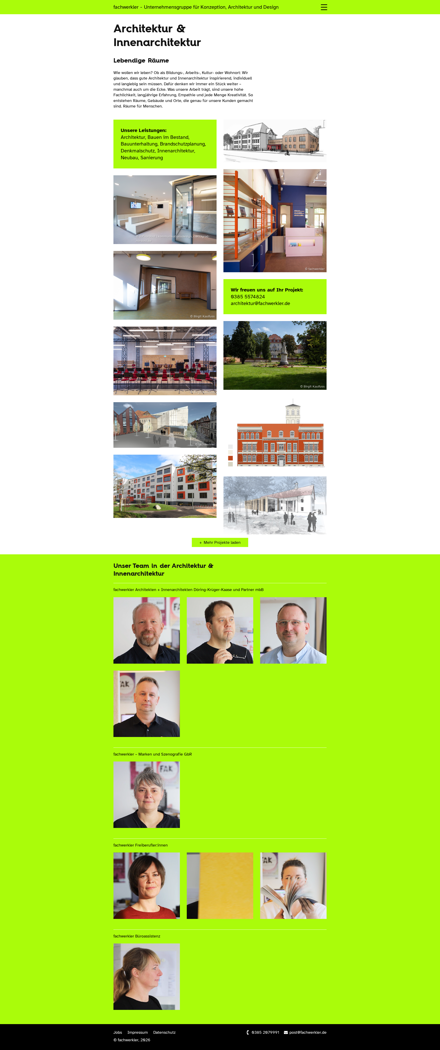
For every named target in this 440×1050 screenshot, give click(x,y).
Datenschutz (164, 1032)
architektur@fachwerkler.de (260, 303)
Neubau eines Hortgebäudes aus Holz (158, 264)
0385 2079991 (265, 1032)
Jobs (117, 1032)
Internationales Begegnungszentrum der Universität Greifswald (268, 414)
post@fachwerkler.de (308, 1032)
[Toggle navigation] (324, 7)
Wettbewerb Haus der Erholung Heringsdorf (264, 489)
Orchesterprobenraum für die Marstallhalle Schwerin (162, 340)
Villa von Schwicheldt (265, 330)
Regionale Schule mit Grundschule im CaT (154, 468)
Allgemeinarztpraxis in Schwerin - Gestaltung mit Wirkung (161, 192)
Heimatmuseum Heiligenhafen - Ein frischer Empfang (273, 186)
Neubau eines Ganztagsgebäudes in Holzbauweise (265, 137)
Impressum (137, 1032)
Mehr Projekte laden (222, 542)
